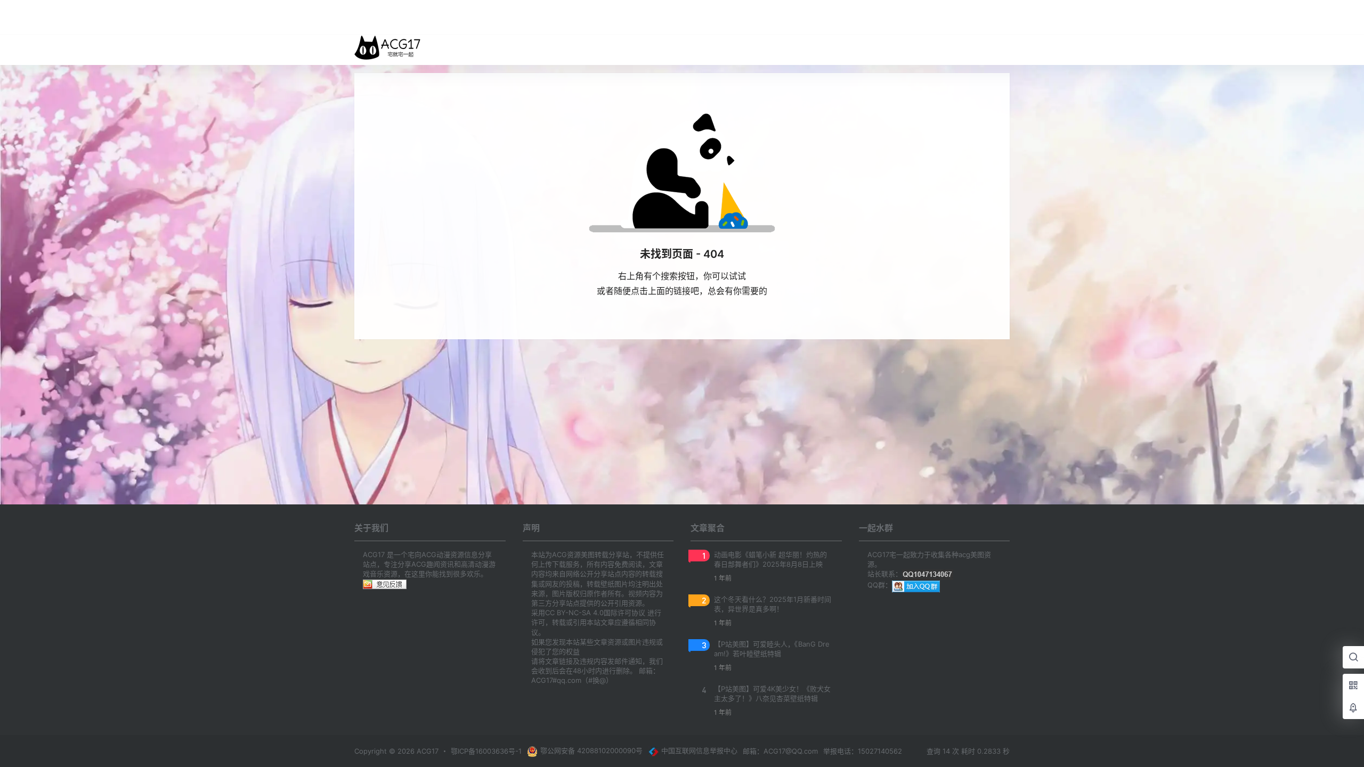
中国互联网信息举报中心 (699, 750)
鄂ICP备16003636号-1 (486, 751)
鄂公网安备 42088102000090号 (591, 750)
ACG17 (427, 751)
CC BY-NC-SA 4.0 (574, 612)
